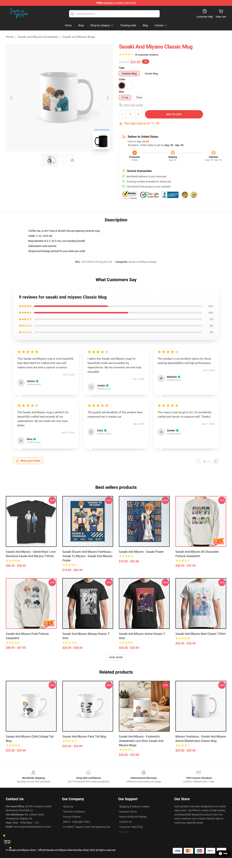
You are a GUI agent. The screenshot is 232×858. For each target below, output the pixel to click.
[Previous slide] (11, 98)
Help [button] (225, 853)
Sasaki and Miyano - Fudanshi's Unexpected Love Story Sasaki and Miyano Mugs (141, 741)
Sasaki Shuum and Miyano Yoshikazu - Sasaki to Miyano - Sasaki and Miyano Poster (87, 556)
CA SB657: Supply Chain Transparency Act (86, 826)
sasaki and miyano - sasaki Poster (141, 551)
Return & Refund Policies (133, 816)
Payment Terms (128, 811)
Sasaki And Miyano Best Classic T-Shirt (200, 634)
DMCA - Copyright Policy (76, 821)
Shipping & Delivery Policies (134, 806)
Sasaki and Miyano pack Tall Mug (84, 736)
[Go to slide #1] (50, 160)
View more (116, 657)
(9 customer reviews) (146, 54)
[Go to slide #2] (69, 160)
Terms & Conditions (74, 811)
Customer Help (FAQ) (131, 826)
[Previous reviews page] (198, 461)
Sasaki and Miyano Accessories (38, 37)
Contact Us (125, 821)
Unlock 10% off (7, 842)
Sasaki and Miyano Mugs (78, 37)
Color (122, 79)
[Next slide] (107, 98)
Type (122, 67)
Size (121, 91)
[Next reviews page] (215, 461)
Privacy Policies (71, 816)
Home (9, 37)
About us (68, 806)
